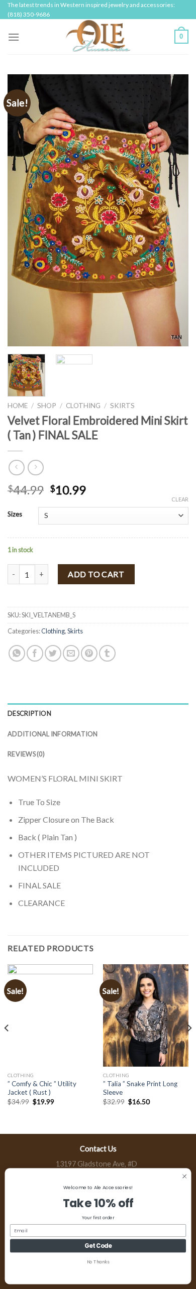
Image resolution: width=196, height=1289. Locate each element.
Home (18, 406)
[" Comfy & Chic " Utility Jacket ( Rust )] (50, 1015)
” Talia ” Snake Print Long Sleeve (140, 1088)
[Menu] (14, 37)
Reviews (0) (26, 754)
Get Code (98, 1246)
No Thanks (98, 1262)
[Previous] (24, 210)
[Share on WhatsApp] (17, 653)
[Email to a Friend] (71, 653)
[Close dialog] (184, 1176)
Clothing (83, 406)
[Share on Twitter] (53, 653)
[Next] (172, 210)
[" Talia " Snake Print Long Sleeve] (145, 1015)
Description (29, 713)
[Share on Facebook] (35, 653)
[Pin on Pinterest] (89, 653)
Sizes (15, 514)
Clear (179, 499)
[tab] (98, 713)
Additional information (53, 734)
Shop (46, 406)
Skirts (122, 406)
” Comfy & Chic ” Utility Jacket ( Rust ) (42, 1088)
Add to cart (96, 574)
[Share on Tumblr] (107, 653)
